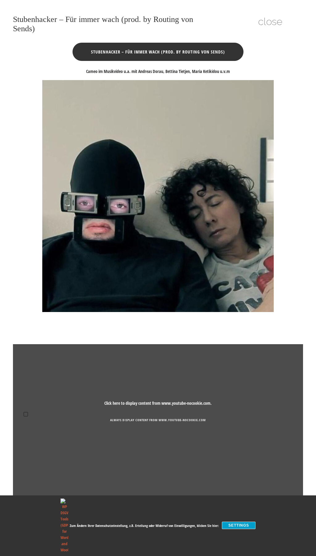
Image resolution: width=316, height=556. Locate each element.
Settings (238, 525)
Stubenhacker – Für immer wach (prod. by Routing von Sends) (158, 52)
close (270, 21)
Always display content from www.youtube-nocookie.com (158, 420)
